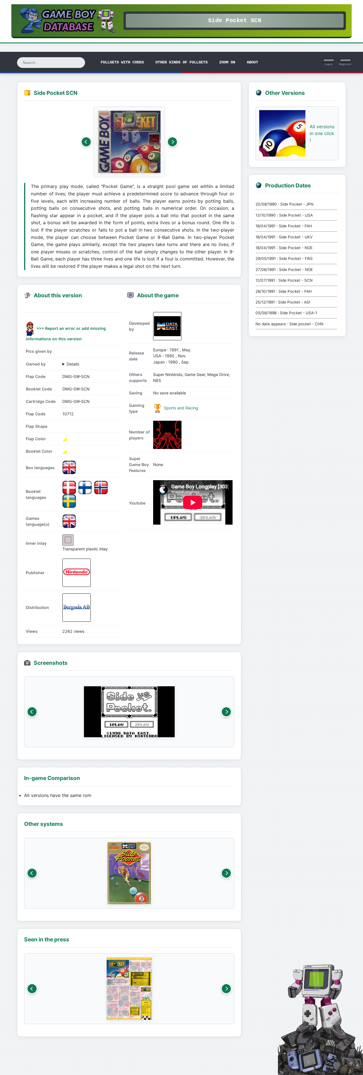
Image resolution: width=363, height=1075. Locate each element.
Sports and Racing (180, 407)
